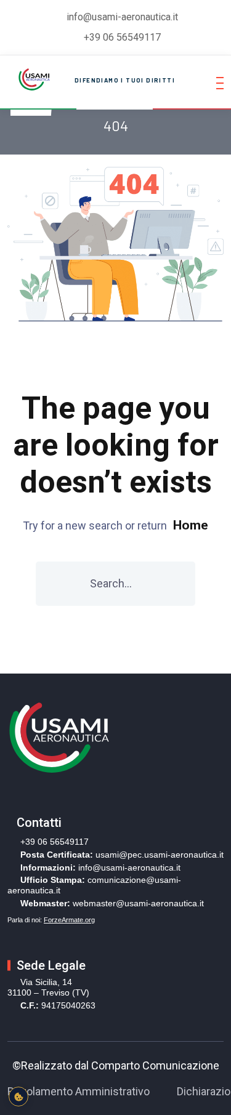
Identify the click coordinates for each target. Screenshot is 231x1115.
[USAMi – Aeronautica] (33, 78)
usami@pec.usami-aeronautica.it (159, 854)
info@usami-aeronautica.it (129, 867)
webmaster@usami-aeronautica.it (138, 903)
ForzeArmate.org (69, 920)
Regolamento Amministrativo (78, 1091)
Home (190, 525)
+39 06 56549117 (122, 37)
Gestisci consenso (18, 1096)
